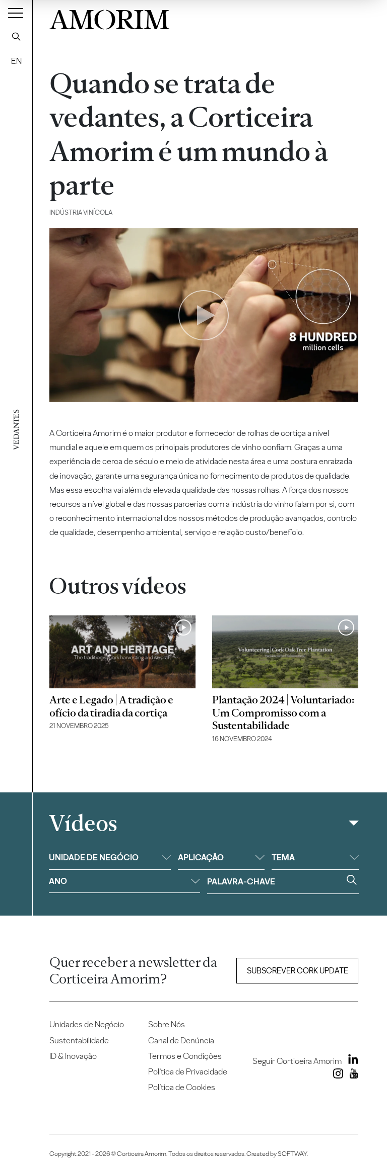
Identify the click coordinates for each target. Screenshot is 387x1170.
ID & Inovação (73, 1056)
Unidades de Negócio (86, 1024)
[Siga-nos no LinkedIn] (350, 1060)
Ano (58, 881)
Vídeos (83, 823)
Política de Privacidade (187, 1071)
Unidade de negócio (94, 857)
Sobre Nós (166, 1024)
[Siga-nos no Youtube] (351, 1075)
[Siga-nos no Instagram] (336, 1075)
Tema (283, 857)
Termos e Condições (185, 1056)
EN (16, 61)
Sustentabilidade (79, 1040)
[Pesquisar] (16, 36)
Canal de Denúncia (181, 1040)
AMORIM (109, 17)
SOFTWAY (292, 1153)
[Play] (203, 315)
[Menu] (15, 12)
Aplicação (201, 857)
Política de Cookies (181, 1087)
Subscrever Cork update (297, 970)
